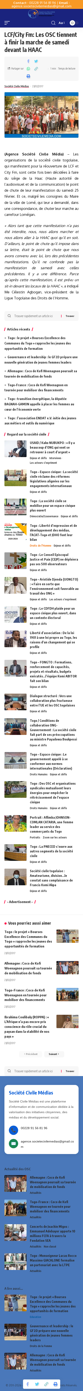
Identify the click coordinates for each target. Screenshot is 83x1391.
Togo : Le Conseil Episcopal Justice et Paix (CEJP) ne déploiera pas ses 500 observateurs (54, 559)
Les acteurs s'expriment (43, 462)
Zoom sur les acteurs (55, 837)
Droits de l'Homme (40, 545)
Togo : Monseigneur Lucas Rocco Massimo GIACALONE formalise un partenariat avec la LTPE (53, 1260)
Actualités (35, 1192)
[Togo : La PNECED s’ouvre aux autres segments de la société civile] (15, 852)
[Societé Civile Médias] (41, 13)
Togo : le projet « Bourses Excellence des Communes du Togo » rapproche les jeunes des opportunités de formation (37, 343)
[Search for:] (36, 316)
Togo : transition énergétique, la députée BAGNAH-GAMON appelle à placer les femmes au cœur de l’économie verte (39, 404)
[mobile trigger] (8, 23)
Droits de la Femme (41, 1346)
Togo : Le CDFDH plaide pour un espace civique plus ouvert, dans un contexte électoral (53, 613)
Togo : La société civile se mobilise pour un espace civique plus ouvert (52, 505)
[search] (53, 23)
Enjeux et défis (38, 458)
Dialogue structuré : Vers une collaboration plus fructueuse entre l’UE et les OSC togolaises (52, 700)
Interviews (55, 458)
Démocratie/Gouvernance (44, 516)
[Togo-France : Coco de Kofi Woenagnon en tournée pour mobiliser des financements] (67, 994)
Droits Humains (39, 774)
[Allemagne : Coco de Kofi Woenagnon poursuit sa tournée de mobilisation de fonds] (67, 967)
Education (35, 1317)
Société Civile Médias (16, 86)
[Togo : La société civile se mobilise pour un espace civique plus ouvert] (15, 507)
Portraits (35, 837)
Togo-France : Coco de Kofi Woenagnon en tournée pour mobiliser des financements (25, 995)
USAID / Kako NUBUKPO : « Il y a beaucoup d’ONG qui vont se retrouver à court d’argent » (52, 447)
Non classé (50, 1246)
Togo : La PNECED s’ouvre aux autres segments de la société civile (51, 851)
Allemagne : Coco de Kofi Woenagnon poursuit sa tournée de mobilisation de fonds (28, 968)
